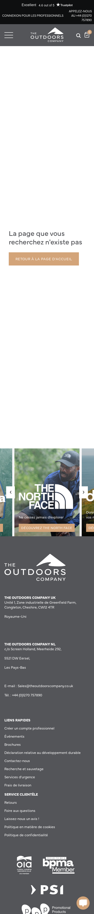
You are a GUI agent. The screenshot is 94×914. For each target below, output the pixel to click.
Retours (10, 802)
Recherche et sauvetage (24, 768)
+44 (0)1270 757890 (84, 17)
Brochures (12, 744)
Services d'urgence (19, 776)
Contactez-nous (17, 760)
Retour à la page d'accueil (44, 258)
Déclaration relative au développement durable (42, 752)
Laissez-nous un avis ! (21, 818)
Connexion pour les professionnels (32, 15)
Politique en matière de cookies (29, 826)
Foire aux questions (19, 810)
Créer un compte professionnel (29, 728)
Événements (14, 736)
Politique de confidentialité (26, 834)
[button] (10, 492)
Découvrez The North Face (46, 528)
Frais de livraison (17, 784)
